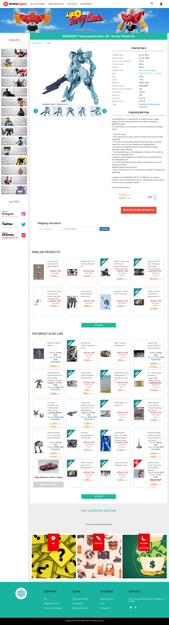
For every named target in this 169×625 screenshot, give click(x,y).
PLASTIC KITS (37, 43)
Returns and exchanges (53, 608)
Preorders (86, 4)
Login (102, 603)
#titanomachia (154, 104)
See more (98, 325)
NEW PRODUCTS (56, 4)
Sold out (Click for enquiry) (138, 210)
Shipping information (51, 603)
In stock (72, 4)
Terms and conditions (80, 599)
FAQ (45, 599)
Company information (80, 608)
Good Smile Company (147, 70)
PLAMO (48, 43)
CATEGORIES (38, 4)
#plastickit (143, 107)
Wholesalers (104, 608)
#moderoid (143, 104)
